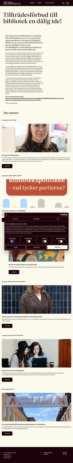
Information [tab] (36, 219)
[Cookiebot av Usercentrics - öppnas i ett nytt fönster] (61, 215)
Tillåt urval (36, 247)
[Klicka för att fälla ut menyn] (67, 3)
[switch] (28, 241)
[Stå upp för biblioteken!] (36, 138)
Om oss (65, 454)
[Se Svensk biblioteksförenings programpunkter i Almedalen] (36, 407)
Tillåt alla (57, 247)
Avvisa (16, 247)
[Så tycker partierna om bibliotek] (36, 193)
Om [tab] (58, 219)
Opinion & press (49, 2)
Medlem (39, 2)
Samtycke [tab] (15, 219)
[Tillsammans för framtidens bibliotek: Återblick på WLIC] (36, 299)
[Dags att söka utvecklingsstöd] (36, 353)
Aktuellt (32, 2)
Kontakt (65, 452)
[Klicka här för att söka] (63, 3)
